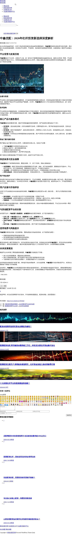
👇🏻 (30, 403)
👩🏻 (18, 405)
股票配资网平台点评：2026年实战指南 (17, 306)
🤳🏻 (53, 403)
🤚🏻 (37, 403)
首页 (5, 33)
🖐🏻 (39, 403)
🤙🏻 (45, 403)
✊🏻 (9, 403)
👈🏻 (24, 403)
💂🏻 (45, 405)
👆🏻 (28, 403)
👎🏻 (5, 403)
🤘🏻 (20, 403)
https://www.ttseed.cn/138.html (15, 301)
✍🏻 (51, 403)
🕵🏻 (49, 405)
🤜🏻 (13, 403)
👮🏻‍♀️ (34, 405)
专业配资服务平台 (23, 526)
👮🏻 (37, 405)
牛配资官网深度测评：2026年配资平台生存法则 (19, 304)
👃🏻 (70, 403)
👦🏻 (11, 405)
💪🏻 (47, 403)
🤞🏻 (16, 403)
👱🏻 (22, 405)
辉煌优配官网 (11, 33)
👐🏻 (64, 401)
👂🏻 (68, 403)
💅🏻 (56, 403)
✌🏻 (18, 403)
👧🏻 (13, 405)
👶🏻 (9, 405)
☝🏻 (32, 403)
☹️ (5, 398)
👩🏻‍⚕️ (51, 405)
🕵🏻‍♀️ (47, 405)
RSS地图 (2, 529)
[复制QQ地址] (1, 286)
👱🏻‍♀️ (20, 405)
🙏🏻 (70, 401)
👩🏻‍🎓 (62, 405)
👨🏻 (16, 405)
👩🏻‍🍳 (58, 405)
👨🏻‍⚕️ (53, 405)
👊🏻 (7, 403)
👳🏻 (32, 405)
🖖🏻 (41, 403)
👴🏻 (24, 405)
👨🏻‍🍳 (60, 405)
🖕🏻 (49, 403)
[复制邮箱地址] (5, 286)
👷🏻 (41, 405)
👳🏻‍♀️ (30, 405)
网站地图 (8, 529)
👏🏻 (68, 401)
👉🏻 (26, 403)
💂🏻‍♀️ (43, 405)
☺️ (18, 396)
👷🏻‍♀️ (39, 405)
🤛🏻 (11, 403)
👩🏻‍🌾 (56, 405)
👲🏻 (28, 405)
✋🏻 (34, 403)
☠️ (34, 401)
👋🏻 (43, 403)
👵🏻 (26, 405)
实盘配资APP (13, 526)
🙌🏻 (66, 401)
